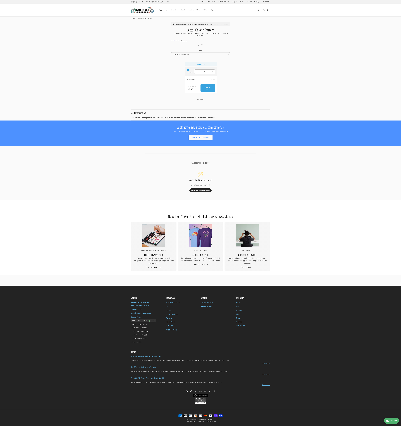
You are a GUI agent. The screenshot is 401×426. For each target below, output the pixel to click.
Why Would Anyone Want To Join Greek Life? (146, 356)
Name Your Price (200, 255)
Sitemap (239, 322)
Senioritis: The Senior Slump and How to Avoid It (147, 378)
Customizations (223, 2)
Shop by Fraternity (252, 2)
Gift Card (169, 310)
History (238, 314)
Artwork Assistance (173, 303)
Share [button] (202, 99)
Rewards (169, 318)
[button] (162, 10)
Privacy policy (201, 421)
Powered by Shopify (208, 419)
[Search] (258, 10)
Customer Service (247, 255)
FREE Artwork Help (153, 255)
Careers (239, 310)
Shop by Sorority (237, 2)
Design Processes (207, 303)
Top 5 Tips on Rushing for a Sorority (143, 367)
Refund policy (191, 421)
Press (238, 318)
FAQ (167, 306)
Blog (237, 306)
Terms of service (211, 421)
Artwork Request (152, 267)
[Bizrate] (398, 425)
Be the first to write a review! (200, 190)
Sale (202, 2)
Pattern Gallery (206, 306)
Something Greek (197, 419)
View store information (221, 24)
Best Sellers (211, 2)
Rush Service (170, 326)
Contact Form (246, 267)
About (238, 303)
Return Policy (171, 322)
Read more (200, 35)
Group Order (266, 2)
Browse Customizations (200, 137)
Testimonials (240, 326)
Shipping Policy (171, 330)
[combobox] (234, 10)
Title (200, 51)
